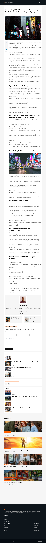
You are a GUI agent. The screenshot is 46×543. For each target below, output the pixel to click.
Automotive (36, 528)
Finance (35, 527)
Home (6, 8)
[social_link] (6, 384)
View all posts (23, 313)
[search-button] (39, 2)
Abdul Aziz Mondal (9, 14)
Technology (36, 525)
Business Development (38, 532)
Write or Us (6, 528)
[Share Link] (6, 42)
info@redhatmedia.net (7, 517)
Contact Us (6, 527)
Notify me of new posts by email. (11, 332)
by (12, 359)
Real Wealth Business (9, 541)
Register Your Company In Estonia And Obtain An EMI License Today (24, 288)
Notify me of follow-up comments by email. (13, 331)
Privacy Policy (6, 532)
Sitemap (5, 533)
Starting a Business (10, 8)
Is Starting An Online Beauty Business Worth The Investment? (23, 285)
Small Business (36, 530)
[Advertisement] (23, 496)
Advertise (5, 530)
